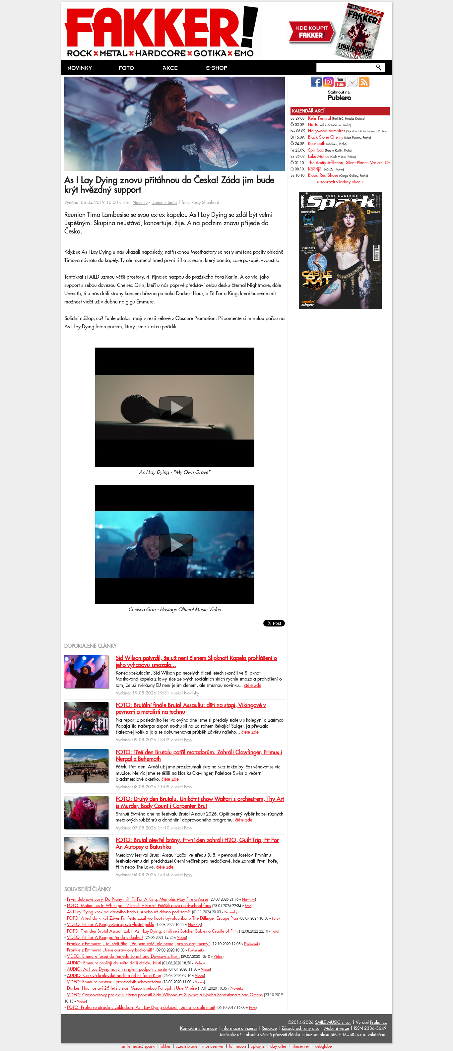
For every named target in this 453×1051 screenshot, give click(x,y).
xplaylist (258, 1046)
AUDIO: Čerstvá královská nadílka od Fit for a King (114, 975)
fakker (165, 1046)
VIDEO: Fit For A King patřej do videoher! (105, 937)
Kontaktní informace (198, 1028)
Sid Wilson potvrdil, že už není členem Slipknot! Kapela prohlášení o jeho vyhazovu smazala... (196, 661)
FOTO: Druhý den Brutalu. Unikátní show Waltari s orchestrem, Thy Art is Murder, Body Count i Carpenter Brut (200, 802)
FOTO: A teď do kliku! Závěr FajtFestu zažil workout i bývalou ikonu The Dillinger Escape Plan (152, 918)
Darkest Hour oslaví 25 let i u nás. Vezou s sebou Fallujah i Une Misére (132, 988)
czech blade (186, 1046)
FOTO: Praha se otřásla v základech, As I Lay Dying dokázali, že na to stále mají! (141, 1007)
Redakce (269, 1028)
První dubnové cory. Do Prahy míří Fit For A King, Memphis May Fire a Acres (137, 899)
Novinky (140, 202)
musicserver (213, 1046)
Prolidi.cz (378, 1022)
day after (278, 1046)
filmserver (300, 1046)
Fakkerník (251, 944)
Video (181, 938)
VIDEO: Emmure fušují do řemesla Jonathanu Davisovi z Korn (123, 956)
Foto (188, 740)
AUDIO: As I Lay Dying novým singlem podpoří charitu (117, 969)
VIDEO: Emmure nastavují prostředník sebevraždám (114, 982)
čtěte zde (252, 685)
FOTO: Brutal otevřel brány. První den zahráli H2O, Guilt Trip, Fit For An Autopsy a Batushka (197, 843)
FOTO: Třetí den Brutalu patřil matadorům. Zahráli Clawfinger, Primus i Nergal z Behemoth (199, 755)
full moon (237, 1046)
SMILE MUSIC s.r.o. (333, 1022)
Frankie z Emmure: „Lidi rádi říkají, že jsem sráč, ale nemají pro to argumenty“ (138, 944)
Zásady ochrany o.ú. (300, 1028)
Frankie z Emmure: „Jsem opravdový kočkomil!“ (110, 950)
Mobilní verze (336, 1028)
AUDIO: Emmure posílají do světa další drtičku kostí (114, 963)
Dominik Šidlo (164, 202)
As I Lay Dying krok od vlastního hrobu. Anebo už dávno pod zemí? (129, 912)
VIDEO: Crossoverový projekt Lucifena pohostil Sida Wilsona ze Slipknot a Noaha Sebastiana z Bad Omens (165, 995)
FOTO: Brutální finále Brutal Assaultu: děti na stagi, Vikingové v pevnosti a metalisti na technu (191, 708)
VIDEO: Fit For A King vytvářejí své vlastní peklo (110, 924)
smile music (131, 1046)
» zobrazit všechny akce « (340, 182)
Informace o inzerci (239, 1028)
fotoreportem (109, 327)
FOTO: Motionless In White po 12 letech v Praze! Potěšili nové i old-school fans (139, 905)
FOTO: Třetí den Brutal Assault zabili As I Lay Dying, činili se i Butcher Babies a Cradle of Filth (152, 931)
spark (150, 1046)
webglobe (323, 1046)
